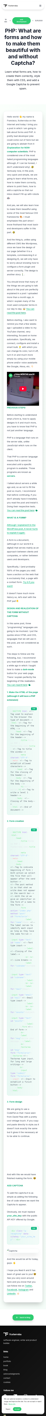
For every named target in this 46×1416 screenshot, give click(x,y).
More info (12, 1404)
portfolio (7, 1361)
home (5, 1357)
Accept (17, 1409)
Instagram (23, 1289)
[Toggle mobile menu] (40, 6)
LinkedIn (11, 1293)
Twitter (28, 1285)
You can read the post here (20, 510)
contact (6, 1378)
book (5, 1365)
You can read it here (17, 685)
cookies (6, 1382)
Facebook (12, 1289)
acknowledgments (11, 1374)
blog (5, 1369)
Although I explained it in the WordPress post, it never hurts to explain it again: (22, 529)
